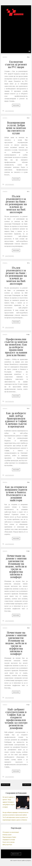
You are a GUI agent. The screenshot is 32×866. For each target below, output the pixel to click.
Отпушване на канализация (11, 832)
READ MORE (16, 105)
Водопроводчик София (9, 837)
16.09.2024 (5, 551)
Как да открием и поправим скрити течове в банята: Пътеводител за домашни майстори (16, 493)
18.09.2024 (5, 482)
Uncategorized (9, 111)
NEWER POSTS (5, 784)
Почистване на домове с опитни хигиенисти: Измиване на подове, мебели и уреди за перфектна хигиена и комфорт (16, 566)
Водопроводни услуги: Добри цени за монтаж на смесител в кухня (16, 128)
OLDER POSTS (26, 784)
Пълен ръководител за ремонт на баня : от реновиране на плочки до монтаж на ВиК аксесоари (16, 204)
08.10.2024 (5, 57)
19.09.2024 (5, 408)
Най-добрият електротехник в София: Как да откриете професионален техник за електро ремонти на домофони (16, 719)
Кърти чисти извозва (8, 842)
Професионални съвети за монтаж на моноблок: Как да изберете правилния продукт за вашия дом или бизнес (16, 347)
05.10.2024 (5, 118)
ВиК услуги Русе (7, 844)
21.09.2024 (5, 334)
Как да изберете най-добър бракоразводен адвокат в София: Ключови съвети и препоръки (16, 419)
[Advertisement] (16, 33)
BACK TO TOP (15, 853)
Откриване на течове (9, 839)
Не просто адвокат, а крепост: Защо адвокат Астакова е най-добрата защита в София (9, 802)
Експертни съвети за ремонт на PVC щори (16, 64)
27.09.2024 (5, 191)
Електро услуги (7, 834)
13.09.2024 (5, 704)
